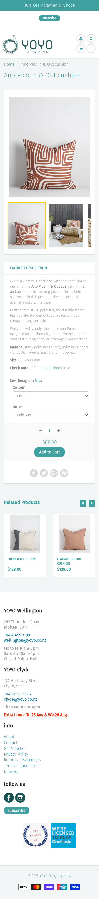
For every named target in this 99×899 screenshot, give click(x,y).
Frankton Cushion (22, 559)
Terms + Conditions (21, 765)
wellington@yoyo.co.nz (25, 640)
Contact (10, 742)
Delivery (11, 771)
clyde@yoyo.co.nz (20, 699)
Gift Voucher (15, 748)
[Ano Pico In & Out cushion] (49, 147)
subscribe (49, 18)
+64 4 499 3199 (17, 635)
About (9, 736)
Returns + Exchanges (22, 759)
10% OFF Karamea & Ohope (49, 5)
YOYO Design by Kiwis (55, 876)
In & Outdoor (49, 368)
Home (9, 64)
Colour (19, 387)
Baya (38, 381)
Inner (17, 406)
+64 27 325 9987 (17, 693)
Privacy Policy (16, 754)
